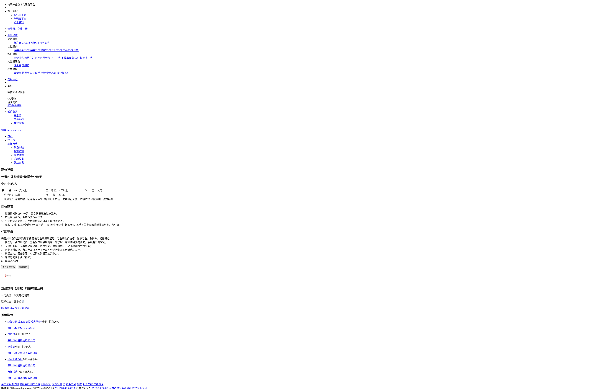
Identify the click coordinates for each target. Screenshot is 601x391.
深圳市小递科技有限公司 (21, 340)
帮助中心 (13, 79)
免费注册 (23, 28)
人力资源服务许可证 (120, 388)
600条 (27, 42)
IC (64, 384)
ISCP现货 (73, 50)
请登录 (11, 28)
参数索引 (71, 384)
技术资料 (19, 22)
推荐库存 (66, 58)
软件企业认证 (139, 388)
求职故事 (19, 159)
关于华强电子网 (10, 384)
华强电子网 (20, 15)
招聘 (11, 130)
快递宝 (25, 73)
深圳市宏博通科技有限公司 (23, 378)
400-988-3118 (14, 105)
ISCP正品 (62, 50)
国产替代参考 (42, 58)
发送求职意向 (9, 267)
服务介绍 (35, 384)
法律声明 (98, 384)
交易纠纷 (19, 119)
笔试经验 (19, 155)
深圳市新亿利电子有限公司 (23, 353)
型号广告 (56, 58)
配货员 (11, 346)
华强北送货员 (15, 359)
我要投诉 (19, 123)
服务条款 (88, 384)
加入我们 (46, 384)
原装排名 (19, 50)
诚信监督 (13, 111)
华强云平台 (20, 18)
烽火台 (17, 65)
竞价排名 (19, 58)
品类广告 (88, 58)
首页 (10, 136)
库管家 (17, 73)
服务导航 (13, 35)
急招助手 (35, 73)
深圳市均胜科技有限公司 (21, 328)
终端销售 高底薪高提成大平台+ (25, 321)
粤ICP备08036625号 (65, 388)
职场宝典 (13, 143)
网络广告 (29, 58)
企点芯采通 (52, 73)
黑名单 (17, 115)
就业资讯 (19, 162)
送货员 (11, 334)
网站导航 (57, 384)
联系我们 (25, 384)
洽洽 (43, 73)
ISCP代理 (51, 50)
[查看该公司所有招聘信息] (15, 308)
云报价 (25, 65)
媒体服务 (77, 58)
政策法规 (19, 151)
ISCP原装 (29, 50)
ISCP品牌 (40, 50)
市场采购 (13, 371)
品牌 (79, 384)
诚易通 (35, 42)
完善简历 (23, 267)
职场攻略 (19, 147)
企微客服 (64, 73)
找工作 (11, 140)
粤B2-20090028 (100, 388)
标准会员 (19, 42)
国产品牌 (44, 42)
